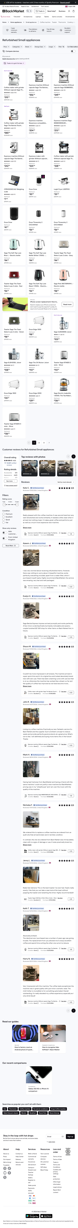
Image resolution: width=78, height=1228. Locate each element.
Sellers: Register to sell (31, 1180)
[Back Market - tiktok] (9, 1168)
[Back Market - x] (4, 1177)
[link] (67, 304)
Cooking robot (72, 22)
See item (63, 533)
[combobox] (6, 46)
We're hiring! (7, 1162)
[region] (48, 468)
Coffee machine (45, 22)
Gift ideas (44, 1167)
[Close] (75, 2)
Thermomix (62, 22)
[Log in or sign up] (69, 11)
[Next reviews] (74, 1011)
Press (5, 1156)
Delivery (18, 1159)
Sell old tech (32, 1165)
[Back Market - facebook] (9, 1172)
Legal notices (57, 1187)
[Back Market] (13, 11)
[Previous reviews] (68, 1011)
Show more (27, 528)
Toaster (54, 22)
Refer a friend (32, 1154)
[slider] (4, 504)
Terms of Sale (57, 1159)
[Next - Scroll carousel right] (74, 456)
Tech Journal (45, 1154)
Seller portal (32, 1185)
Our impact (7, 1159)
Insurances (31, 1162)
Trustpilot (6, 1165)
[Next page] (49, 443)
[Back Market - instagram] (4, 1168)
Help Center (19, 1156)
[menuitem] (28, 16)
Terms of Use (57, 1156)
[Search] (27, 11)
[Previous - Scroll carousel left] (68, 456)
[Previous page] (29, 443)
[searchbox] (31, 11)
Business (62, 11)
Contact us (19, 1154)
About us (6, 1154)
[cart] (74, 11)
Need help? (51, 11)
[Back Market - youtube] (4, 1172)
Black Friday (44, 1170)
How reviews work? (11, 485)
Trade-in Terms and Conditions (56, 1164)
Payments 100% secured (31, 1190)
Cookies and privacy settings (57, 1172)
